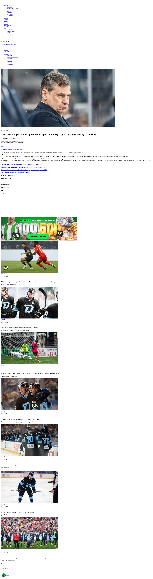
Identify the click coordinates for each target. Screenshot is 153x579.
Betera (8, 32)
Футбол (6, 19)
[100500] (39, 240)
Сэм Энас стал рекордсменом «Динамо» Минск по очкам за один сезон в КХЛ (23, 167)
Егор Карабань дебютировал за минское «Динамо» (15, 172)
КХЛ (2, 181)
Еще (5, 28)
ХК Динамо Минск (5, 184)
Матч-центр (10, 34)
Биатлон (6, 24)
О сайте (6, 50)
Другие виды (7, 25)
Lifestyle (6, 27)
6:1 (64, 152)
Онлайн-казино (11, 31)
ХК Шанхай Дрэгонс (5, 187)
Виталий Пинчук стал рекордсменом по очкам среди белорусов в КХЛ (21, 164)
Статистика (10, 14)
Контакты (6, 51)
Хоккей (6, 21)
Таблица (9, 12)
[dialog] (4, 575)
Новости (9, 7)
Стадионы (10, 15)
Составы (9, 9)
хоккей (2, 193)
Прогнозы (10, 29)
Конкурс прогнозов (12, 8)
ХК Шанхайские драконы (7, 190)
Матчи (9, 11)
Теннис (6, 22)
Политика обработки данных (8, 44)
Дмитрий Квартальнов (6, 178)
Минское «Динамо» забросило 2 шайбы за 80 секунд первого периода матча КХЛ (24, 170)
